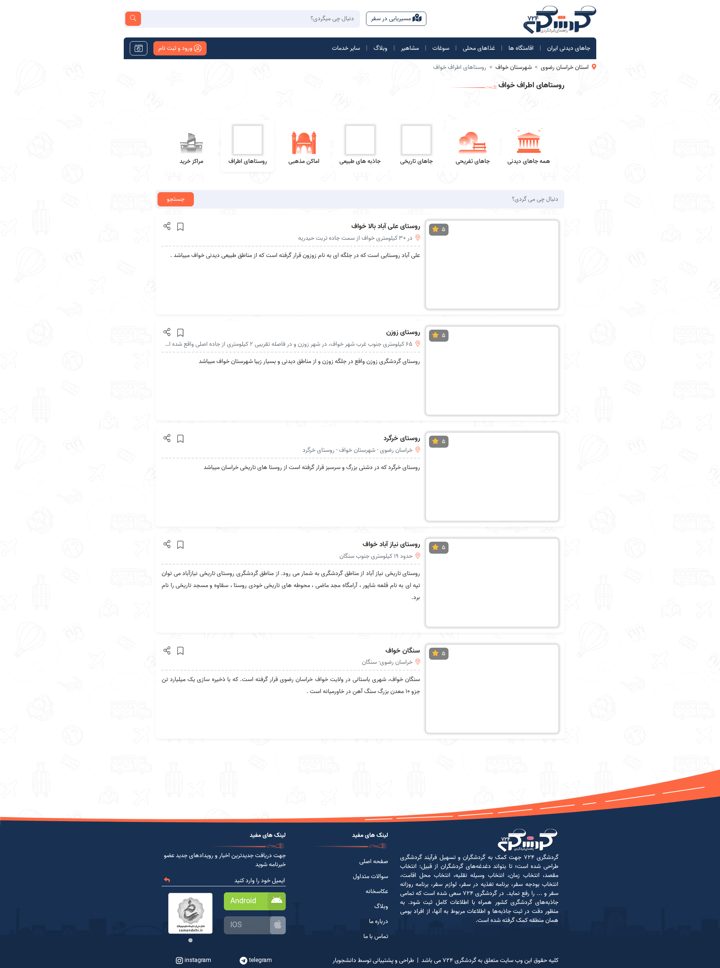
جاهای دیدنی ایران (568, 48)
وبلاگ (380, 48)
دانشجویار (344, 960)
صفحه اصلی (373, 861)
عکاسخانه (377, 891)
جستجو (175, 199)
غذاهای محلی (479, 48)
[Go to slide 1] (190, 940)
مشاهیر (410, 48)
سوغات (440, 48)
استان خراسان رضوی (565, 67)
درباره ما (378, 921)
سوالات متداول (370, 876)
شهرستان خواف (513, 67)
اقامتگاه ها (521, 48)
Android (243, 901)
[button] (166, 226)
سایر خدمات (346, 48)
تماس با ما (375, 936)
